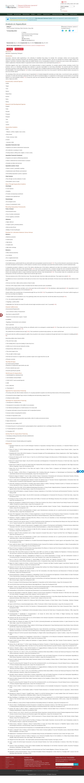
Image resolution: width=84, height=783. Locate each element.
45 (67, 288)
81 (77, 334)
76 (27, 331)
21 (31, 268)
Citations (66, 14)
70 (55, 327)
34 (69, 276)
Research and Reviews (41, 774)
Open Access (9, 761)
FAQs (7, 767)
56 (64, 296)
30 (53, 272)
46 (29, 289)
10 (26, 70)
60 (65, 296)
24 (33, 268)
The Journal (9, 14)
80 (28, 331)
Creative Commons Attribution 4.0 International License (45, 770)
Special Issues (46, 14)
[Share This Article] (63, 30)
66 (53, 327)
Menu (65, 2)
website (66, 761)
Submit (76, 764)
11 (36, 74)
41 (65, 288)
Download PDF (19, 49)
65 (55, 304)
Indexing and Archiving (57, 14)
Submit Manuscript (10, 764)
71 (20, 328)
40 (47, 288)
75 (22, 328)
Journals (7, 762)
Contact (7, 766)
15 (25, 77)
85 (6, 335)
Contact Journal (73, 14)
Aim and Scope (17, 14)
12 (23, 77)
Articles (33, 14)
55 (43, 292)
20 (53, 263)
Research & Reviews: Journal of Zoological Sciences (33, 45)
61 (53, 304)
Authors (39, 14)
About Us (8, 759)
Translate (65, 11)
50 (31, 289)
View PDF (9, 49)
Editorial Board (26, 14)
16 (51, 263)
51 (42, 292)
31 (67, 276)
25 (51, 272)
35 (45, 288)
